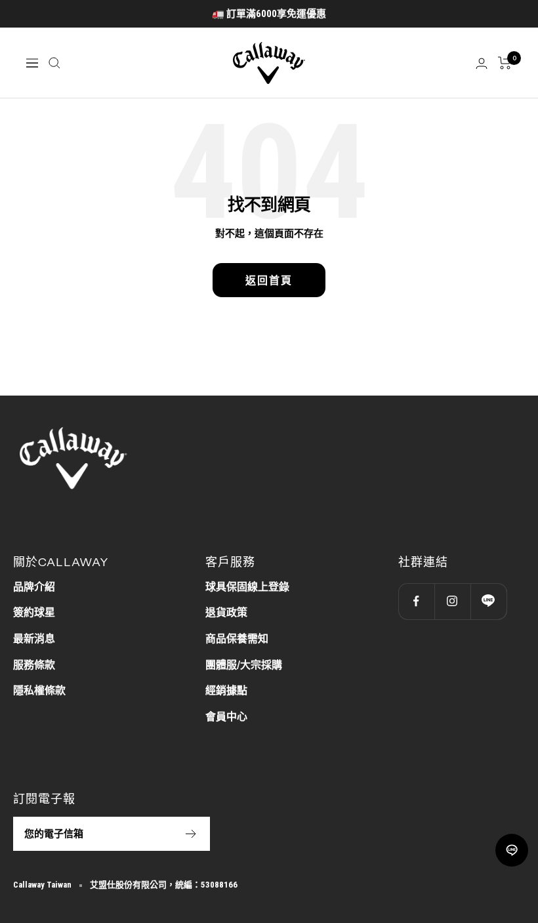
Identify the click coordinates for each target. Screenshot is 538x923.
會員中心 (226, 716)
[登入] (481, 63)
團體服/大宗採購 (243, 665)
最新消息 (34, 638)
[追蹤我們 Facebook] (416, 601)
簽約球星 (34, 612)
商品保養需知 (236, 638)
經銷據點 (226, 690)
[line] (511, 850)
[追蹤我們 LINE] (488, 601)
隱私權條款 (39, 690)
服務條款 (34, 665)
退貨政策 (226, 612)
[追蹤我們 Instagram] (452, 601)
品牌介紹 (34, 587)
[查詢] (54, 63)
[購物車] (505, 63)
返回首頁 (269, 280)
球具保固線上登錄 (247, 587)
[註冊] (191, 833)
